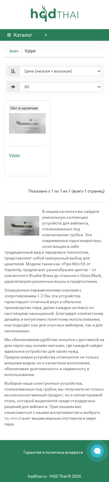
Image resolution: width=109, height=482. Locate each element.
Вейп (14, 51)
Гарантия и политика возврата (53, 452)
